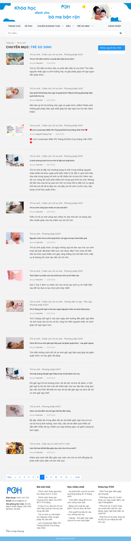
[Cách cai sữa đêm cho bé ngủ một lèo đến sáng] (15, 411)
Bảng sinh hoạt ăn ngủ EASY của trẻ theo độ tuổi (79, 507)
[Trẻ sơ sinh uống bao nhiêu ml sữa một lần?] (15, 207)
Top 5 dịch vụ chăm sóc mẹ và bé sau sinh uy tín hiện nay (54, 275)
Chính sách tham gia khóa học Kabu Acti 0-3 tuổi (49, 492)
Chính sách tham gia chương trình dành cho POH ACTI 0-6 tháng (49, 500)
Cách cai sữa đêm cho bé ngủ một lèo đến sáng (50, 411)
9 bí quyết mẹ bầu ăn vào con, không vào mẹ (79, 513)
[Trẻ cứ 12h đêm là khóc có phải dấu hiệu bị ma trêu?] (15, 59)
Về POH (28, 26)
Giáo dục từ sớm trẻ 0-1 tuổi (56, 443)
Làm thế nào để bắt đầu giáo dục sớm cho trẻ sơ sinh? (53, 448)
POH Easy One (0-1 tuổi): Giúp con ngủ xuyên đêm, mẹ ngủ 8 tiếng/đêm (111, 500)
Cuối (77, 477)
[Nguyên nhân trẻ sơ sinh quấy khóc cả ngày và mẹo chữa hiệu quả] (15, 238)
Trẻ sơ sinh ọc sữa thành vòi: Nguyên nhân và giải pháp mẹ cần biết (48, 517)
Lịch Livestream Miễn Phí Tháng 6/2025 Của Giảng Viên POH (49, 525)
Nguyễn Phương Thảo (44, 134)
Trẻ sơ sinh (83, 26)
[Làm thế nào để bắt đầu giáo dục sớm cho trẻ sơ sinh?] (15, 448)
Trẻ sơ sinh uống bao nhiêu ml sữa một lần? (49, 207)
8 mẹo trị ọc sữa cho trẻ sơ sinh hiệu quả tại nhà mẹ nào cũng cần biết (50, 508)
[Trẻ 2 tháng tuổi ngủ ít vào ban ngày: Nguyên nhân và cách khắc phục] (15, 306)
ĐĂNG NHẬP (114, 26)
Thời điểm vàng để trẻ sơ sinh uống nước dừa (79, 501)
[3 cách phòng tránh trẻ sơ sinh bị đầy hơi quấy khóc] (15, 160)
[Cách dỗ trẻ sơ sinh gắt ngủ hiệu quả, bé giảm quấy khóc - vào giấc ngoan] (15, 343)
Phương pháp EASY (73, 54)
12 (66, 477)
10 (56, 477)
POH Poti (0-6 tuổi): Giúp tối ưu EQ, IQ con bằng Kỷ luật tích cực (111, 519)
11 (61, 477)
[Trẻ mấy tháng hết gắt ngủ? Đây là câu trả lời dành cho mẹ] (15, 374)
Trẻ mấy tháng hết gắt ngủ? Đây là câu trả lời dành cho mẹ (55, 374)
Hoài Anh (39, 63)
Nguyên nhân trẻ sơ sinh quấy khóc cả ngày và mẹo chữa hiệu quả (58, 238)
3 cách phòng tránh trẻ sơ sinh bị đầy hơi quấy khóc (52, 160)
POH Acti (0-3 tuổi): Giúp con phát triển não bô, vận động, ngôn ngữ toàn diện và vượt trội (111, 510)
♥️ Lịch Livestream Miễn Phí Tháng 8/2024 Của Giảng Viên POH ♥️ (58, 130)
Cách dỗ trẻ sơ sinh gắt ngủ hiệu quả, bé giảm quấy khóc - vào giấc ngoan (62, 343)
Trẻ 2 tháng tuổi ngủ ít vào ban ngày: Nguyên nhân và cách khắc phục (60, 309)
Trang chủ (14, 26)
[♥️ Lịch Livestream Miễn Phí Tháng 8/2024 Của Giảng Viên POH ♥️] (15, 130)
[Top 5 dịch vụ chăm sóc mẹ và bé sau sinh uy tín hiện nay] (15, 275)
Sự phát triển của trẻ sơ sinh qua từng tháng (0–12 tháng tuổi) (80, 494)
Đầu (9, 477)
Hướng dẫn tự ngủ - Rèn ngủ (78, 301)
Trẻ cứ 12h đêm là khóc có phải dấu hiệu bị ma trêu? (52, 59)
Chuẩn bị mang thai (48, 26)
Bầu (68, 26)
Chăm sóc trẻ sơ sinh (52, 54)
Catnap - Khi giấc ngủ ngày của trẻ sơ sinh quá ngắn (80, 519)
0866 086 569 (22, 497)
